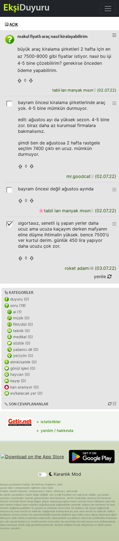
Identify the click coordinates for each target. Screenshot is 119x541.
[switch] (42, 474)
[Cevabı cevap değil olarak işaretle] (10, 224)
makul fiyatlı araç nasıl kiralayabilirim (52, 37)
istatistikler (51, 421)
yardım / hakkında (57, 430)
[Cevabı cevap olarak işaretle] (10, 103)
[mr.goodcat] (92, 176)
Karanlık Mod (66, 474)
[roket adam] (91, 268)
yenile (100, 276)
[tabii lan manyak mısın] (94, 90)
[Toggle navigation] (108, 8)
